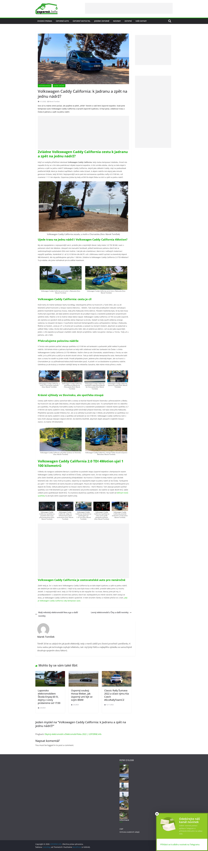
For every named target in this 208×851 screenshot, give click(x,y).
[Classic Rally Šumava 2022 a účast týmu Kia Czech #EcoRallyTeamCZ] (116, 672)
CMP (121, 829)
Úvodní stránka (44, 21)
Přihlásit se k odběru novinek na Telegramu (180, 844)
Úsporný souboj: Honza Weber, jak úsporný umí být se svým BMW (81, 695)
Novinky (117, 21)
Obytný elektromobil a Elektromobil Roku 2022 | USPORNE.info (73, 734)
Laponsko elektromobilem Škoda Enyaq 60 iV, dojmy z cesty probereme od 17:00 (49, 697)
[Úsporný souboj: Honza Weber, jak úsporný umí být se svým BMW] (83, 672)
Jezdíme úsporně (101, 21)
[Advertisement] (129, 8)
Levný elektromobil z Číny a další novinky (110, 612)
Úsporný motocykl (81, 21)
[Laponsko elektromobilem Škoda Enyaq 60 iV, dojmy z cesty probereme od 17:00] (50, 672)
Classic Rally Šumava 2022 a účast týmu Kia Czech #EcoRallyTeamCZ (116, 695)
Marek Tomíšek (54, 101)
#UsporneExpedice (45, 86)
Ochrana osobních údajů (130, 832)
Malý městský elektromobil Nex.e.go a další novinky (58, 614)
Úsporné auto (62, 21)
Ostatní (128, 21)
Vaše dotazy (141, 21)
